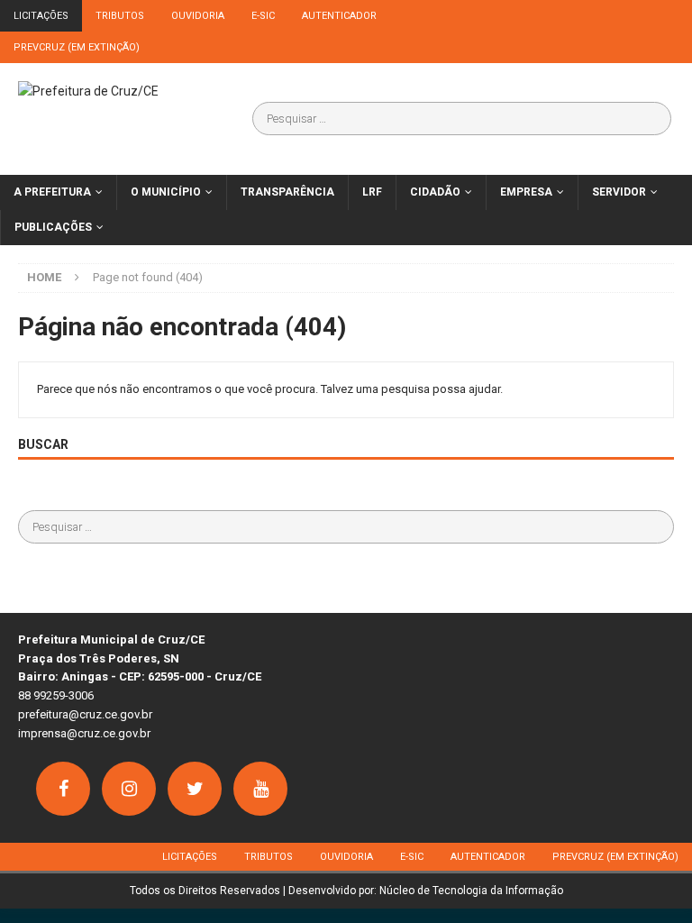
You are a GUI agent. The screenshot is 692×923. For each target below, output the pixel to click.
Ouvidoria (197, 16)
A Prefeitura (52, 192)
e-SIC (263, 16)
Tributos (120, 16)
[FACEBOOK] (63, 789)
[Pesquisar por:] (462, 118)
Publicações (53, 227)
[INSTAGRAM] (129, 789)
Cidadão (435, 192)
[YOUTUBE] (260, 789)
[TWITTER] (195, 789)
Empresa (526, 192)
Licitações (41, 16)
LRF (372, 192)
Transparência (287, 192)
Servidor (619, 192)
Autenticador (339, 16)
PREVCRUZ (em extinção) (77, 47)
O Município (166, 192)
